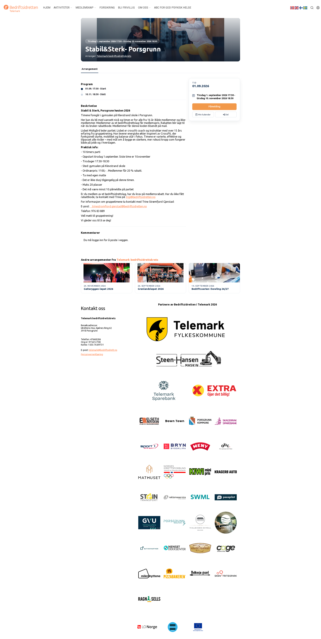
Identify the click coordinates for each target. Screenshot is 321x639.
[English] (297, 7)
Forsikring (107, 7)
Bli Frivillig (126, 7)
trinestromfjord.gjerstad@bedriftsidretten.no (118, 206)
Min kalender (204, 114)
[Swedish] (305, 7)
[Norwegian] (292, 7)
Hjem (46, 7)
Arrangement (90, 68)
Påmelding (214, 106)
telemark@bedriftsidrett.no (103, 350)
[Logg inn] (318, 8)
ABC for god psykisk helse (172, 7)
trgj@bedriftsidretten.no (140, 196)
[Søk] (312, 8)
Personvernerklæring (92, 354)
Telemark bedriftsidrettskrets (114, 56)
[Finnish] (301, 7)
